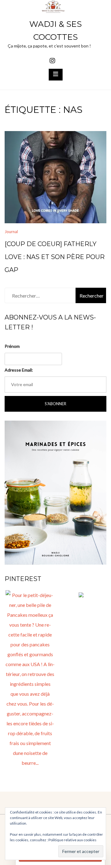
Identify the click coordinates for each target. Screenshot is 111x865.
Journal (11, 231)
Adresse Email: (19, 370)
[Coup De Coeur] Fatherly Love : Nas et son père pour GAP (55, 257)
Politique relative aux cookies (72, 840)
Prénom (12, 346)
